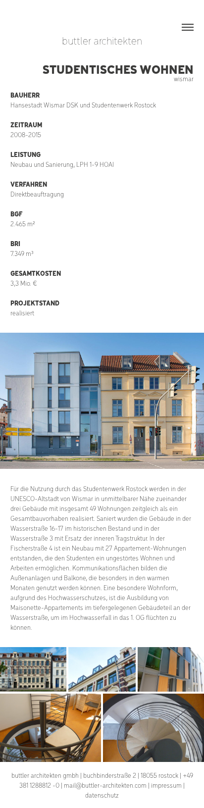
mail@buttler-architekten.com (105, 785)
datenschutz (102, 795)
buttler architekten (102, 40)
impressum (166, 785)
